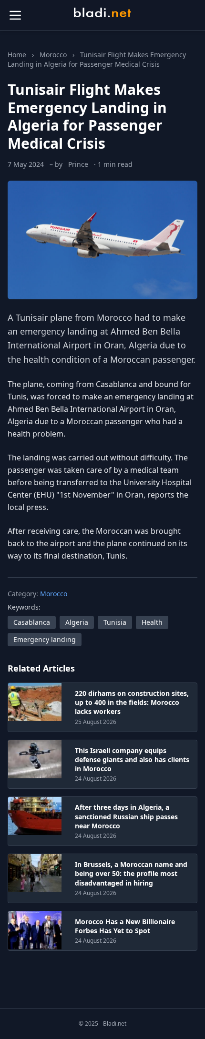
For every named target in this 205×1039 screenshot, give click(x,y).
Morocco (53, 54)
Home (17, 54)
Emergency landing (44, 639)
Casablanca (31, 622)
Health (152, 622)
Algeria (76, 622)
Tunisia (114, 622)
